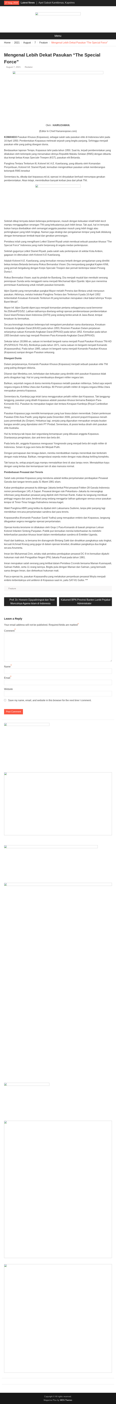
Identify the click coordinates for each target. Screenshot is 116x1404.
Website (8, 689)
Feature (12, 588)
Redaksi (28, 67)
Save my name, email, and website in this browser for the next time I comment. (49, 700)
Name (7, 666)
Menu (58, 35)
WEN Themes (66, 1400)
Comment (9, 630)
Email (7, 678)
